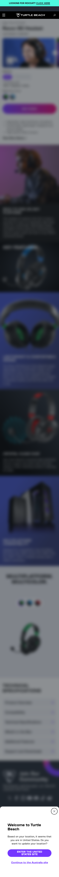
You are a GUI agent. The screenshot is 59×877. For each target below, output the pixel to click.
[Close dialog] (54, 811)
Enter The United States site (29, 853)
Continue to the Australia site (29, 862)
